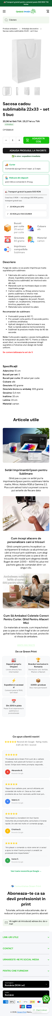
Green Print (21, 1012)
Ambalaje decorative (30, 29)
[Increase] (19, 140)
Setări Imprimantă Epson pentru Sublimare (26, 471)
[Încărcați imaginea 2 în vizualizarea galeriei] (17, 91)
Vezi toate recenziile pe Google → (26, 871)
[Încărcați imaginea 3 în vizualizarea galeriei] (27, 91)
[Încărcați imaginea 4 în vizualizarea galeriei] (37, 91)
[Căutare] (5, 19)
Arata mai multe (26, 645)
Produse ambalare (10, 29)
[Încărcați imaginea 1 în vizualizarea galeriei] (7, 91)
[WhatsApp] (46, 999)
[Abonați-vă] (45, 922)
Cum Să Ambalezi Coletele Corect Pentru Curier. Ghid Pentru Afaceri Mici (26, 619)
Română (9, 995)
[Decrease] (6, 140)
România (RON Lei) (15, 985)
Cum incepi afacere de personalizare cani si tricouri (26, 540)
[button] (47, 11)
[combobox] (26, 19)
